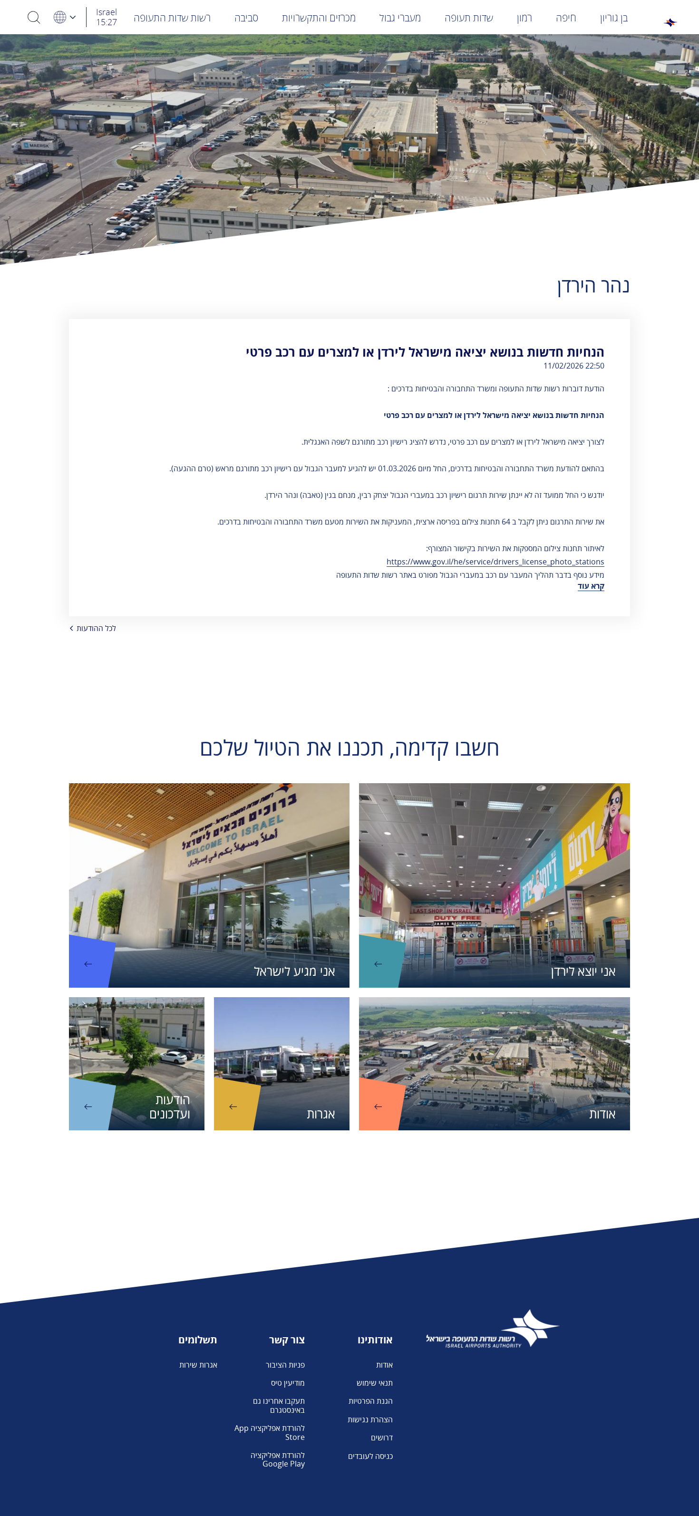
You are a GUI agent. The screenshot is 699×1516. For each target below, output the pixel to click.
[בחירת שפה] (64, 17)
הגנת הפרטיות (371, 1401)
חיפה (566, 17)
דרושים (382, 1437)
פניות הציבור (285, 1365)
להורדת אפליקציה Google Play (278, 1459)
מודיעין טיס (288, 1383)
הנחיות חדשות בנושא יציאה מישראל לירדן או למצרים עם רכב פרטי (425, 351)
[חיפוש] (34, 17)
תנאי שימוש (375, 1383)
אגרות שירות (198, 1365)
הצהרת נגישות (370, 1419)
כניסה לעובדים (370, 1456)
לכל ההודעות (96, 628)
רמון (524, 17)
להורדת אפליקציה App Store (269, 1432)
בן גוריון (614, 17)
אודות (384, 1365)
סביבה (246, 17)
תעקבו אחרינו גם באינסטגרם (279, 1405)
